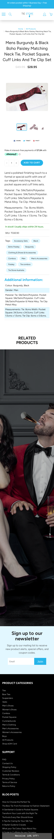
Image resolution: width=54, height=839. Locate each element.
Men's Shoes (8, 705)
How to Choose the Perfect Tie (16, 802)
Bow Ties (6, 694)
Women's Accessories (12, 732)
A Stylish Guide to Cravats (14, 825)
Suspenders (7, 698)
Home (20, 29)
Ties (4, 690)
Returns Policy (8, 786)
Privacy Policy (8, 778)
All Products (31, 29)
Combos (12, 258)
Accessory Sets (21, 241)
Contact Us (7, 763)
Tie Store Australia (16, 270)
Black (35, 241)
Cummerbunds (9, 721)
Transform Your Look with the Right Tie (19, 813)
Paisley (11, 264)
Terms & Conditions (11, 774)
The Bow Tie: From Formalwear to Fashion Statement (26, 806)
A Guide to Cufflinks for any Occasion (19, 832)
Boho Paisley (14, 247)
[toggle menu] (3, 14)
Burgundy (29, 247)
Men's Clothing (9, 724)
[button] (27, 836)
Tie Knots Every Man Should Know (17, 817)
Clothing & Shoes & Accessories (22, 252)
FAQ (4, 759)
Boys (4, 736)
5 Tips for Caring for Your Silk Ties (17, 821)
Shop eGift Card (9, 743)
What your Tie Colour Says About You (19, 828)
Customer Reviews (10, 771)
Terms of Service (9, 782)
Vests (4, 702)
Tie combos (25, 264)
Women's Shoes (9, 709)
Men (23, 258)
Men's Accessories (39, 258)
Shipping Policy (9, 767)
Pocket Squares (9, 717)
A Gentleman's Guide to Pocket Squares (20, 809)
